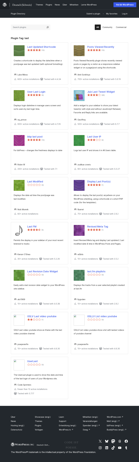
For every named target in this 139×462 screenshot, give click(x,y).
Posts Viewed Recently (100, 46)
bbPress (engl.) (115, 425)
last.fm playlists (96, 271)
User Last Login (36, 91)
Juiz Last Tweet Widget (101, 91)
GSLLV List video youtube (102, 316)
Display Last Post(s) (99, 181)
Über (13, 417)
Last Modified (35, 181)
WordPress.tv (66, 430)
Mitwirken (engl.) (90, 417)
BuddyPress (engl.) (117, 430)
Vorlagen (39, 430)
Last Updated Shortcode (41, 46)
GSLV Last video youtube (41, 316)
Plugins (38, 425)
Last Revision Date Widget (42, 271)
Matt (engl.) (113, 421)
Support (62, 421)
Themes (38, 421)
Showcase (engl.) (43, 417)
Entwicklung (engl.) (67, 425)
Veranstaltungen (90, 421)
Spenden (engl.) (91, 425)
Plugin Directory (18, 13)
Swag (86, 430)
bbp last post (35, 136)
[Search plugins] (47, 27)
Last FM (31, 226)
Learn (61, 417)
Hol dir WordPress (125, 5)
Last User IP (94, 136)
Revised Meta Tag (97, 226)
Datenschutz (16, 430)
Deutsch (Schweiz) (45, 445)
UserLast (32, 361)
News (13, 421)
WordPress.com (115, 417)
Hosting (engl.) (17, 425)
